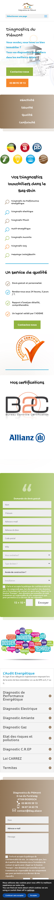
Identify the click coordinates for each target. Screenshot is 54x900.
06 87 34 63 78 (30, 806)
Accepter (33, 895)
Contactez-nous (19, 71)
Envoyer (43, 602)
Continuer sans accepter (14, 895)
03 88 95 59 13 (18, 82)
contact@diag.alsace (29, 810)
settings (30, 890)
